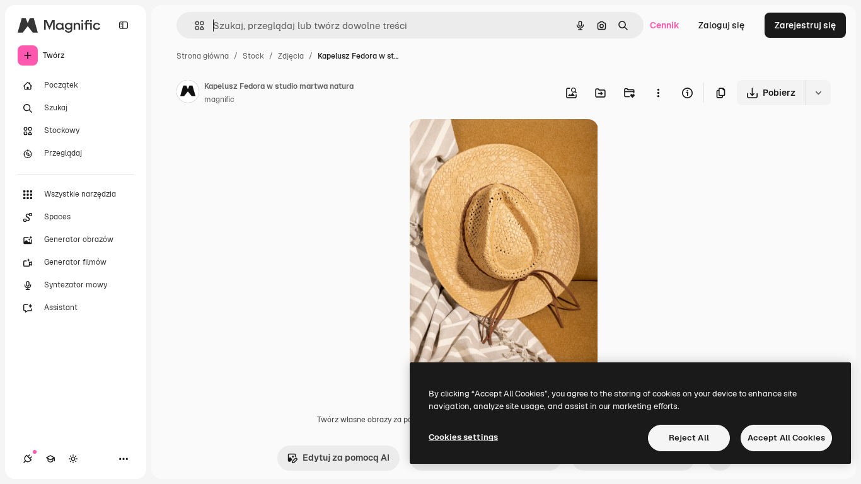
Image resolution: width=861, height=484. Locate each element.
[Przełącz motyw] (73, 459)
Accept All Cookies (786, 437)
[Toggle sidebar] (123, 25)
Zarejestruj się (805, 25)
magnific (219, 100)
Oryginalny (496, 143)
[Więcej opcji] (658, 92)
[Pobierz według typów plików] (818, 92)
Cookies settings (463, 437)
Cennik (664, 25)
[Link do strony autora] (187, 93)
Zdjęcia (291, 56)
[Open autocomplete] (194, 25)
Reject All (689, 437)
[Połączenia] (28, 459)
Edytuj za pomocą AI (346, 457)
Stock (253, 56)
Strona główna (202, 56)
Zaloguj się (721, 25)
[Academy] (50, 459)
